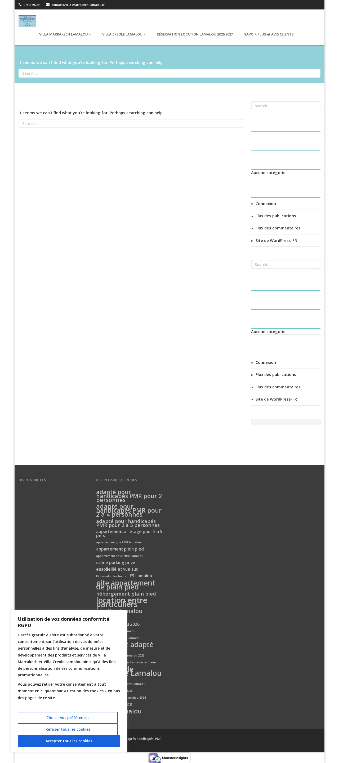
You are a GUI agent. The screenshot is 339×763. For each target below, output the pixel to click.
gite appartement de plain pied (125, 585)
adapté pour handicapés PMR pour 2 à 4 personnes (129, 510)
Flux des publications (276, 215)
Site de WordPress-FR (276, 240)
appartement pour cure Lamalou (119, 556)
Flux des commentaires (278, 227)
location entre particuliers (121, 602)
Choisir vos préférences (67, 717)
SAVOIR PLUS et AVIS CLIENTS (268, 34)
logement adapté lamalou (125, 647)
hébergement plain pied (126, 594)
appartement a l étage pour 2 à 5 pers (129, 534)
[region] (69, 681)
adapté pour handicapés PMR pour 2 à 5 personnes (128, 523)
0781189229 (31, 5)
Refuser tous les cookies (68, 729)
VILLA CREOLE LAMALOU (122, 34)
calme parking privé (115, 563)
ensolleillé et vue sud (117, 569)
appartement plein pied (120, 549)
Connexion (266, 203)
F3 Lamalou (141, 576)
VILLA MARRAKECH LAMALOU (63, 34)
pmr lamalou (136, 684)
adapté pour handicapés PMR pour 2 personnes (129, 496)
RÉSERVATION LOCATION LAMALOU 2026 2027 (194, 34)
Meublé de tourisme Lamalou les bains (129, 673)
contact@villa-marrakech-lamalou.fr (78, 5)
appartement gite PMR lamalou (118, 542)
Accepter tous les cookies (69, 740)
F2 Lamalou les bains (111, 576)
